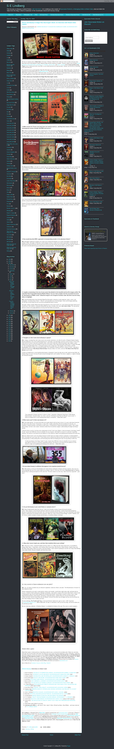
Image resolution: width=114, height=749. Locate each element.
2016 (9, 329)
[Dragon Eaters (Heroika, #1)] (87, 83)
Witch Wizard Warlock (95, 178)
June (11, 277)
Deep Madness (10, 94)
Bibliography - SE (28, 14)
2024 (9, 263)
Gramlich (9, 149)
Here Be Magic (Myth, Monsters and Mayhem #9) (96, 209)
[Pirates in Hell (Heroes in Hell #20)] (87, 90)
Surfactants (9, 226)
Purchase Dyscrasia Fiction (57, 14)
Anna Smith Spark (31, 64)
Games (8, 121)
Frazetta (8, 116)
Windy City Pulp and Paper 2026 (11, 248)
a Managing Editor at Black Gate (83, 9)
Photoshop (9, 201)
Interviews (27, 729)
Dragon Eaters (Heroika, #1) (96, 81)
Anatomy (9, 55)
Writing (32, 729)
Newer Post (25, 735)
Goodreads (9, 147)
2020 (9, 321)
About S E (10, 14)
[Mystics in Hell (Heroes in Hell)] (86, 173)
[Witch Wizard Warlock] (87, 180)
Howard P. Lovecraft (11, 171)
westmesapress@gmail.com (29, 602)
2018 (9, 325)
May (11, 279)
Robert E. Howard (11, 213)
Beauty (8, 70)
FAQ (36, 14)
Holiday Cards (10, 165)
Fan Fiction (9, 109)
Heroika (8, 161)
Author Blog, (44, 663)
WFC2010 (9, 239)
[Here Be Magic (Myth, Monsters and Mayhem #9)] (87, 211)
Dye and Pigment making (12, 99)
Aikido (8, 50)
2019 (9, 323)
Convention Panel (11, 85)
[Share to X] (46, 727)
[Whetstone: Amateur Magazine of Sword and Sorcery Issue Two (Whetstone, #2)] (87, 98)
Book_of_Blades (10, 78)
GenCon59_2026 (10, 141)
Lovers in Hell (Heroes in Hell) (96, 138)
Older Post (77, 735)
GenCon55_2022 (10, 132)
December (12, 264)
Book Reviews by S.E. (98, 14)
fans (8, 111)
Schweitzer (9, 217)
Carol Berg (38, 64)
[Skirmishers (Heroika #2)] (87, 147)
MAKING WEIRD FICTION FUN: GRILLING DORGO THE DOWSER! (47, 695)
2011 (9, 339)
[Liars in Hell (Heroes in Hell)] (87, 204)
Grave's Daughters (11, 152)
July (11, 276)
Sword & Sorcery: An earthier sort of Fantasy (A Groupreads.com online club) (95, 231)
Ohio (8, 192)
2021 (9, 319)
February (12, 311)
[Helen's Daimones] (87, 62)
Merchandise (9, 183)
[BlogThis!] (45, 727)
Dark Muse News (10, 92)
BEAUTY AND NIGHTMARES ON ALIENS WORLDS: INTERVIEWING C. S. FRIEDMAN (52, 697)
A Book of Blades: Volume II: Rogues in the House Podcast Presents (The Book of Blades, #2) (97, 162)
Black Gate (9, 72)
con (7, 83)
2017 (9, 327)
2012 (9, 337)
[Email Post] (41, 727)
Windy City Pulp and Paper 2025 (11, 244)
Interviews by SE (86, 14)
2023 (9, 315)
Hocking (8, 163)
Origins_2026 (10, 194)
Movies (8, 187)
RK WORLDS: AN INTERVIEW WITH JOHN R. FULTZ (50, 698)
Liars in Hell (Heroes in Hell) (96, 201)
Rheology (9, 210)
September (12, 270)
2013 (9, 335)
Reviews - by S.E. (11, 208)
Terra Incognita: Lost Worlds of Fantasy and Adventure (97, 106)
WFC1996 (9, 237)
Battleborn (9, 68)
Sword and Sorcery (11, 229)
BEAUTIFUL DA (34, 698)
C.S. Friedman (45, 64)
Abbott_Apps (10, 48)
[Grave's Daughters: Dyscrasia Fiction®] (87, 76)
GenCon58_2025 (10, 139)
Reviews (9, 206)
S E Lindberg (16, 5)
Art (7, 57)
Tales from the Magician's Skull (10, 232)
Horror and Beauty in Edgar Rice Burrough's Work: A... (11, 285)
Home (51, 735)
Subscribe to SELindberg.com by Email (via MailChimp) (95, 34)
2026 (9, 259)
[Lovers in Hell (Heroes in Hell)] (87, 140)
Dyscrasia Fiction (11, 102)
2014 (9, 333)
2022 (9, 317)
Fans (8, 114)
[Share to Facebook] (48, 727)
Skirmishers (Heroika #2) (95, 145)
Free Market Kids (11, 118)
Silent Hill (9, 222)
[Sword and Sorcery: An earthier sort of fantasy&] (88, 236)
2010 (9, 341)
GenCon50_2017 (10, 123)
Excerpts (9, 107)
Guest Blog (9, 156)
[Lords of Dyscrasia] (87, 69)
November (12, 266)
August (11, 274)
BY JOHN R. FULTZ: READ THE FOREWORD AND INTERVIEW (53, 700)
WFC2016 (9, 241)
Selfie (8, 219)
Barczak (8, 62)
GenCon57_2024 (10, 137)
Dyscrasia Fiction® (66, 9)
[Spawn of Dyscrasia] (87, 55)
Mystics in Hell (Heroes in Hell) (96, 171)
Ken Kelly (9, 176)
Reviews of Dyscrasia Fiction (72, 14)
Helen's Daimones (11, 158)
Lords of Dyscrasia (11, 180)
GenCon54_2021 (10, 130)
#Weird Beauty (26, 669)
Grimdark (9, 154)
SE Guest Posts (44, 14)
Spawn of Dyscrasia (11, 224)
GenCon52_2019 (10, 127)
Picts (8, 203)
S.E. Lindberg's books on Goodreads (94, 51)
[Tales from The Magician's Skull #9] (87, 116)
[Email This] (44, 727)
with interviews (36, 9)
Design (8, 96)
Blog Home (18, 14)
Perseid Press (10, 199)
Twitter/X (48, 663)
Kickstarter (9, 178)
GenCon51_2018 (10, 125)
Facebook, (33, 663)
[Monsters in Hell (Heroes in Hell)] (87, 187)
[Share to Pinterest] (49, 727)
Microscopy (9, 185)
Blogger (68, 746)
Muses (8, 190)
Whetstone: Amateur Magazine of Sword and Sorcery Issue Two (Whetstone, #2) (97, 97)
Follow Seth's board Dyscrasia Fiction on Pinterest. (95, 248)
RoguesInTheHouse (11, 215)
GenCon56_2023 (10, 134)
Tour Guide (9, 234)
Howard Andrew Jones (12, 168)
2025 (9, 261)
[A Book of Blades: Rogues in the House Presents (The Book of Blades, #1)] (86, 194)
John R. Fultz (51, 64)
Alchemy (9, 53)
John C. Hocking (61, 64)
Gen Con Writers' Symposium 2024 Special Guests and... (11, 305)
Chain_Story (9, 80)
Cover (8, 87)
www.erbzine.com (64, 660)
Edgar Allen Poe (10, 104)
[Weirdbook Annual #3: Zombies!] (87, 154)
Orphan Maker (10, 196)
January (11, 313)
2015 (9, 331)
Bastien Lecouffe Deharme (10, 65)
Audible (8, 60)
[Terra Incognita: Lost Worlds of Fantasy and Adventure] (87, 108)
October (11, 268)
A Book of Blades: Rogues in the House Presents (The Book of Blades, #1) (96, 193)
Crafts (8, 90)
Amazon (76, 659)
